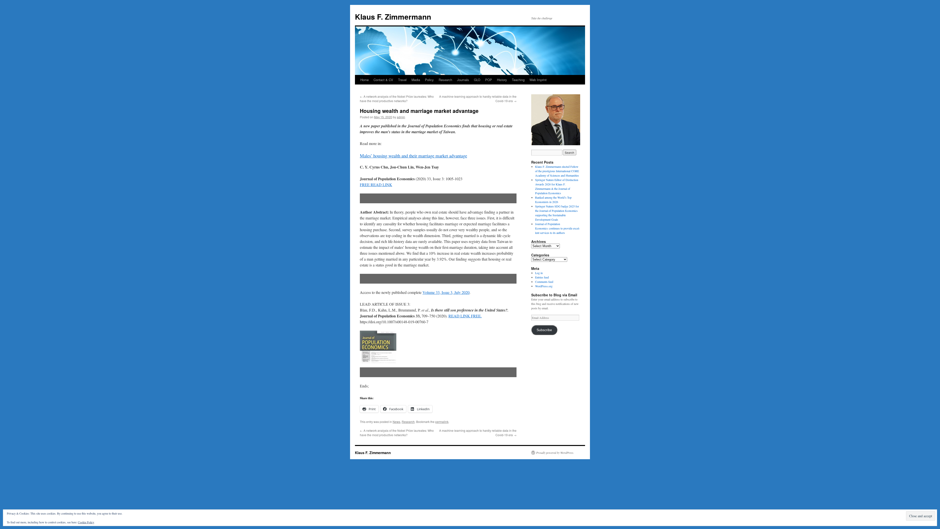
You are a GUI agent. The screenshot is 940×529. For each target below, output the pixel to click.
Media (415, 79)
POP (488, 79)
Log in (539, 273)
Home (364, 79)
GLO (477, 79)
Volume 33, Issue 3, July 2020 (446, 292)
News (396, 422)
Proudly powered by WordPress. (555, 453)
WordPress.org (543, 286)
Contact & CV (383, 79)
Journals (463, 79)
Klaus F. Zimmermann (393, 16)
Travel (402, 79)
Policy (429, 79)
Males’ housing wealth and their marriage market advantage (413, 156)
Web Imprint (538, 79)
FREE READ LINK (376, 184)
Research (445, 79)
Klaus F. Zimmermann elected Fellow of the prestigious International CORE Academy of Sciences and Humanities (557, 171)
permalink (441, 422)
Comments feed (544, 282)
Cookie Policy (86, 522)
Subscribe (544, 330)
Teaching (518, 79)
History (502, 79)
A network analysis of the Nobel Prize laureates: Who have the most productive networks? (397, 98)
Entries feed (542, 277)
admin (401, 117)
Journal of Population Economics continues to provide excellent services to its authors (557, 228)
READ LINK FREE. (465, 315)
